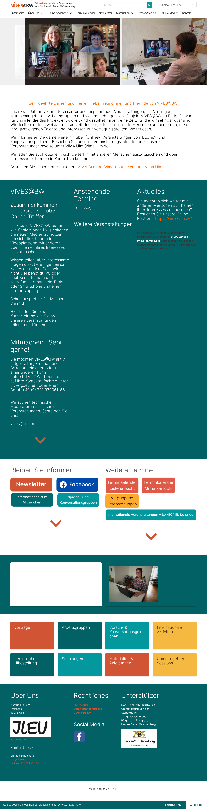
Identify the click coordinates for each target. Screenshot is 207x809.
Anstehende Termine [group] (92, 195)
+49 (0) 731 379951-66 (24, 763)
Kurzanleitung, (23, 316)
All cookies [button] (196, 804)
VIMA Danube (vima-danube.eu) (107, 167)
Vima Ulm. (154, 167)
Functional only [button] (172, 804)
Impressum (81, 704)
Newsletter (105, 13)
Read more (74, 804)
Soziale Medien (169, 13)
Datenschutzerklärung (88, 708)
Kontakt (187, 13)
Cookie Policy (82, 712)
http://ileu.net (18, 739)
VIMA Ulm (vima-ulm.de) (87, 146)
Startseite (18, 13)
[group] (40, 411)
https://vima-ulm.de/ (173, 218)
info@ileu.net (18, 759)
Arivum (114, 788)
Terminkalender (85, 13)
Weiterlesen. (141, 129)
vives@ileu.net (23, 385)
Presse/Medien (147, 13)
